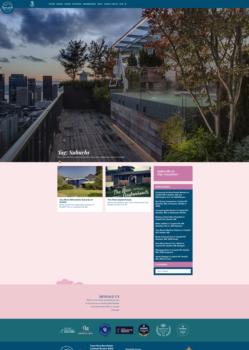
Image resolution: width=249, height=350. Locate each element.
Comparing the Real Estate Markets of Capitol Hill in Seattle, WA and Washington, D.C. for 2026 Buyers (172, 195)
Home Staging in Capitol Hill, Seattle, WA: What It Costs (171, 257)
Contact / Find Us (111, 4)
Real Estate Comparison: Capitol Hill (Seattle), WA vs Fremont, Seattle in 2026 (171, 203)
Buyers (52, 4)
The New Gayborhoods (119, 199)
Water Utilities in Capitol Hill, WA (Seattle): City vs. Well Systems (169, 224)
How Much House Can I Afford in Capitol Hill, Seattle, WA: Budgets (170, 244)
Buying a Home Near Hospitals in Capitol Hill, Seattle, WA (170, 218)
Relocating (76, 4)
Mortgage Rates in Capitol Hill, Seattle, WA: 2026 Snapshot (172, 251)
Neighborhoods (89, 4)
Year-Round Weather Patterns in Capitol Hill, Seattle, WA (172, 231)
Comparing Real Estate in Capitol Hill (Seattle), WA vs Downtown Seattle (171, 211)
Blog (121, 4)
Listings (67, 4)
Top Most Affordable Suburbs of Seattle (76, 201)
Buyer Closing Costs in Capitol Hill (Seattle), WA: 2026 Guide (170, 238)
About (99, 4)
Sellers (60, 4)
